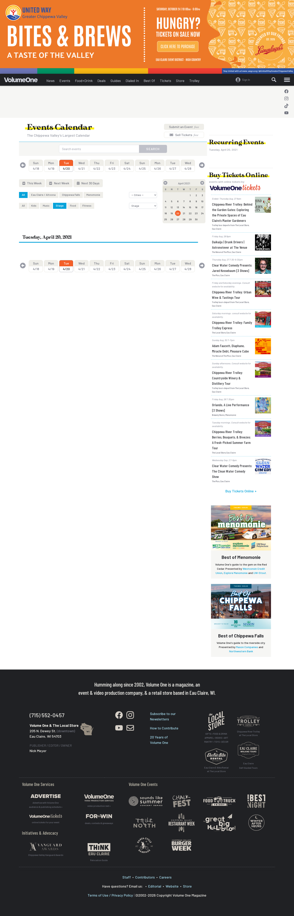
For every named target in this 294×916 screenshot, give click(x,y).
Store (180, 80)
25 (165, 219)
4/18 (36, 165)
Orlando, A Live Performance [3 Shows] (230, 407)
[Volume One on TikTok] (286, 105)
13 (178, 207)
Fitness (86, 205)
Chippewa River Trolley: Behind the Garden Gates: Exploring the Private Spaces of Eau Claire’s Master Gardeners (232, 212)
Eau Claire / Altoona (43, 194)
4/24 (127, 165)
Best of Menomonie (241, 557)
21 (184, 213)
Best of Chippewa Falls (241, 635)
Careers (165, 877)
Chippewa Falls (71, 194)
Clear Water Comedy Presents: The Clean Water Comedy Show (232, 471)
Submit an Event (184, 127)
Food (73, 205)
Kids (33, 205)
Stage (60, 205)
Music (46, 205)
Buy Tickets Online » (241, 491)
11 (165, 207)
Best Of (149, 80)
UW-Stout (259, 573)
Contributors (145, 877)
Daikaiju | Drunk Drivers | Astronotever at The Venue (229, 244)
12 (172, 207)
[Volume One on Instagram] (286, 98)
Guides (115, 80)
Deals (101, 80)
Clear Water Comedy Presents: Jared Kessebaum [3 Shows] (232, 268)
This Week (34, 183)
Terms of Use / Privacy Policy (110, 895)
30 (196, 219)
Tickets (165, 80)
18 (166, 213)
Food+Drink (84, 80)
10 (202, 201)
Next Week (61, 183)
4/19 (51, 165)
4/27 (172, 165)
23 (196, 213)
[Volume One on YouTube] (286, 113)
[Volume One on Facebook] (286, 91)
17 (202, 207)
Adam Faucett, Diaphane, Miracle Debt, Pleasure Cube (230, 348)
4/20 (66, 165)
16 (196, 207)
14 (184, 207)
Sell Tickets (186, 135)
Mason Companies (247, 647)
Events (64, 80)
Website (172, 886)
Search (153, 149)
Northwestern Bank (241, 651)
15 (190, 207)
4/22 (96, 165)
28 (184, 219)
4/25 (142, 165)
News (50, 80)
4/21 (81, 165)
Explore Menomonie (236, 573)
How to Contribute (164, 728)
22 (190, 213)
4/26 (157, 165)
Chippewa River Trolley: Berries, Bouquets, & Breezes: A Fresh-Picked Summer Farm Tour (231, 439)
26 (171, 219)
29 (190, 219)
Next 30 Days (90, 183)
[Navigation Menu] (287, 80)
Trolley (194, 80)
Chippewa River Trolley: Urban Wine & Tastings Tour (231, 295)
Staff (126, 877)
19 (172, 213)
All (23, 194)
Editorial (154, 886)
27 (178, 219)
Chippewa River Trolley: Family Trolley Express (232, 325)
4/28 (187, 165)
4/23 (111, 165)
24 (202, 213)
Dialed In (132, 80)
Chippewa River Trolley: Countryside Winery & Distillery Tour (227, 378)
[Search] (274, 80)
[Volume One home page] (24, 81)
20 (177, 213)
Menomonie (93, 194)
